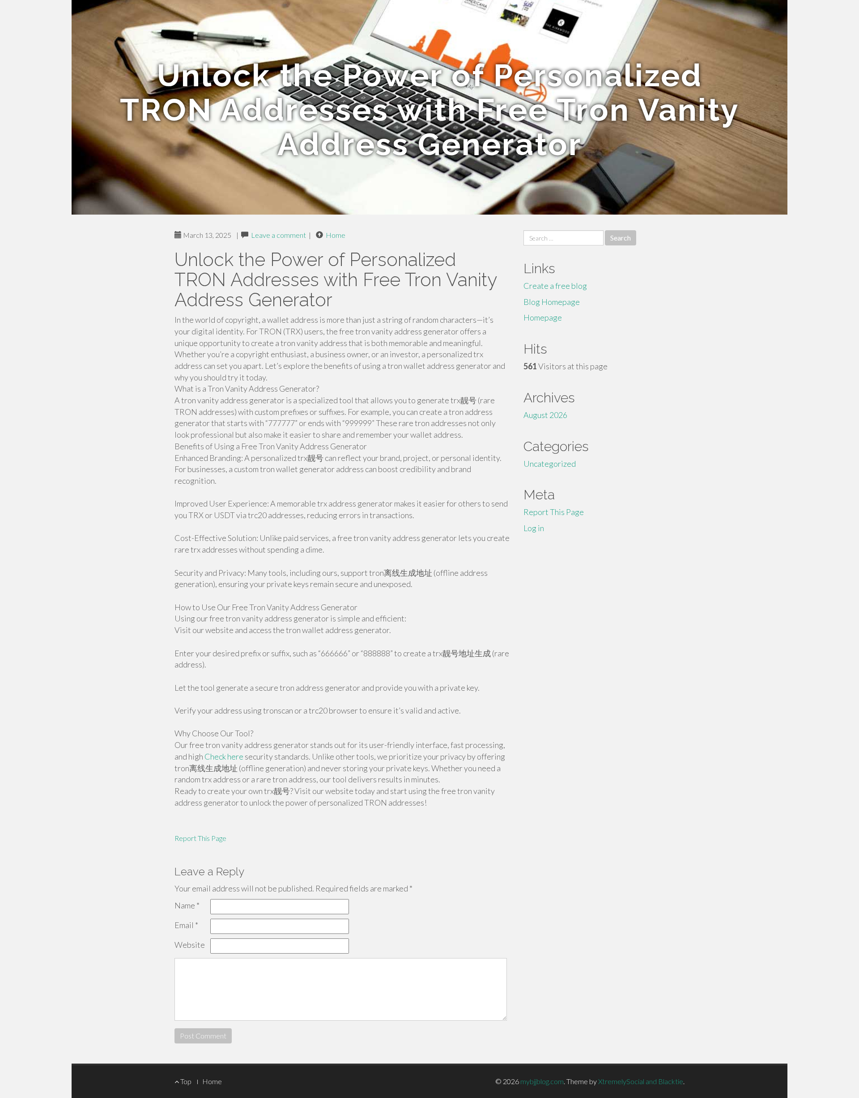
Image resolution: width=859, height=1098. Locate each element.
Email (186, 925)
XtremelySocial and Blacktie (640, 1081)
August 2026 (545, 415)
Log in (533, 528)
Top (185, 1081)
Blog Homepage (551, 302)
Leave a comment (278, 235)
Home (335, 235)
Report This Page (200, 838)
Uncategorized (549, 464)
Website (189, 945)
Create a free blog (555, 286)
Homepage (542, 317)
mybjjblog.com (542, 1081)
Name (187, 905)
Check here (223, 756)
